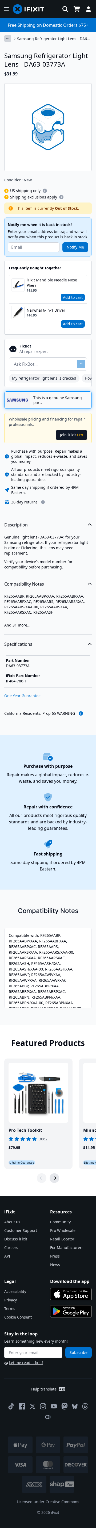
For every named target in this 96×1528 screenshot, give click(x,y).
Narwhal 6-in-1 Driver (46, 310)
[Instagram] (43, 1406)
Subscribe (78, 1352)
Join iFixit (71, 434)
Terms (9, 1308)
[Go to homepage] (31, 9)
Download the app (69, 1281)
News (55, 1264)
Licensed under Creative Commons (48, 1501)
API (7, 1256)
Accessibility (15, 1291)
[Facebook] (22, 1406)
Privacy (10, 1299)
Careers (11, 1247)
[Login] (88, 9)
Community (60, 1221)
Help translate (44, 1389)
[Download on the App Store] (71, 1294)
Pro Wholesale (62, 1230)
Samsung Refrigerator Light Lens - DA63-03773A (53, 38)
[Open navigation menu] (6, 9)
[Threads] (85, 1406)
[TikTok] (11, 1406)
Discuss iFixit (15, 1239)
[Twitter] (32, 1406)
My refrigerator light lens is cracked (44, 378)
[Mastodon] (64, 1406)
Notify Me (75, 247)
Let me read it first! (26, 1362)
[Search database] (65, 9)
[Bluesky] (75, 1406)
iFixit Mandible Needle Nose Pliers (52, 282)
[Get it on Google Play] (71, 1311)
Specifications (18, 644)
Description (16, 525)
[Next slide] (54, 1178)
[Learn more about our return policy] (43, 502)
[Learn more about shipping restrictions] (45, 191)
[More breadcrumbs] (7, 38)
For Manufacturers (66, 1247)
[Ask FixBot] (81, 364)
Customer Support (20, 1230)
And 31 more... (17, 625)
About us (12, 1221)
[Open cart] (76, 9)
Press (55, 1256)
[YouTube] (54, 1406)
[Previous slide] (41, 1178)
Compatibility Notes (24, 584)
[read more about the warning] (81, 713)
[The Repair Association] (48, 1417)
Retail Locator (62, 1239)
